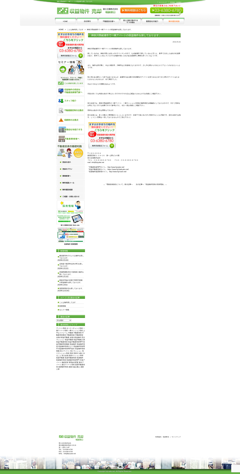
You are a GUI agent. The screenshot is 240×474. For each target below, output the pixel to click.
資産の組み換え (74, 367)
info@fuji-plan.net (98, 162)
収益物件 (73, 344)
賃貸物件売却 (63, 367)
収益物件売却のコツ (65, 346)
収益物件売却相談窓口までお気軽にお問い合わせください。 (167, 8)
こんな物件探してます (75, 29)
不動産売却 (78, 333)
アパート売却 (61, 328)
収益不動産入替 (79, 340)
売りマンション (76, 351)
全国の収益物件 (75, 337)
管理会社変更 (73, 362)
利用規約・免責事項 (175, 2)
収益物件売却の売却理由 (155, 184)
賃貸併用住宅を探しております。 (71, 288)
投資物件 (80, 358)
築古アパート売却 (68, 365)
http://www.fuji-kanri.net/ (117, 172)
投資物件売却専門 (73, 360)
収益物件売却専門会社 (66, 349)
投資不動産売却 (70, 358)
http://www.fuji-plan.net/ (116, 167)
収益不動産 (69, 340)
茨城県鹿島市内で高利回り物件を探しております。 (71, 273)
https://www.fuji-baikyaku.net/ (118, 169)
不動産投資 (70, 335)
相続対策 (65, 362)
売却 (71, 353)
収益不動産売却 (62, 342)
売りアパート (65, 351)
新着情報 (62, 306)
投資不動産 (60, 358)
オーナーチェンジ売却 (74, 328)
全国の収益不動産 (62, 337)
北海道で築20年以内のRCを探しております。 (71, 265)
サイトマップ (162, 2)
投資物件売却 (61, 360)
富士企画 (65, 355)
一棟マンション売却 (75, 330)
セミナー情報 (64, 310)
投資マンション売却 (76, 355)
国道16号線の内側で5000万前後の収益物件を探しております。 (70, 281)
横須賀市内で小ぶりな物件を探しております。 (71, 257)
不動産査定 (79, 335)
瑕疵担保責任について (115, 184)
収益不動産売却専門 (75, 342)
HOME (61, 29)
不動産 (70, 333)
